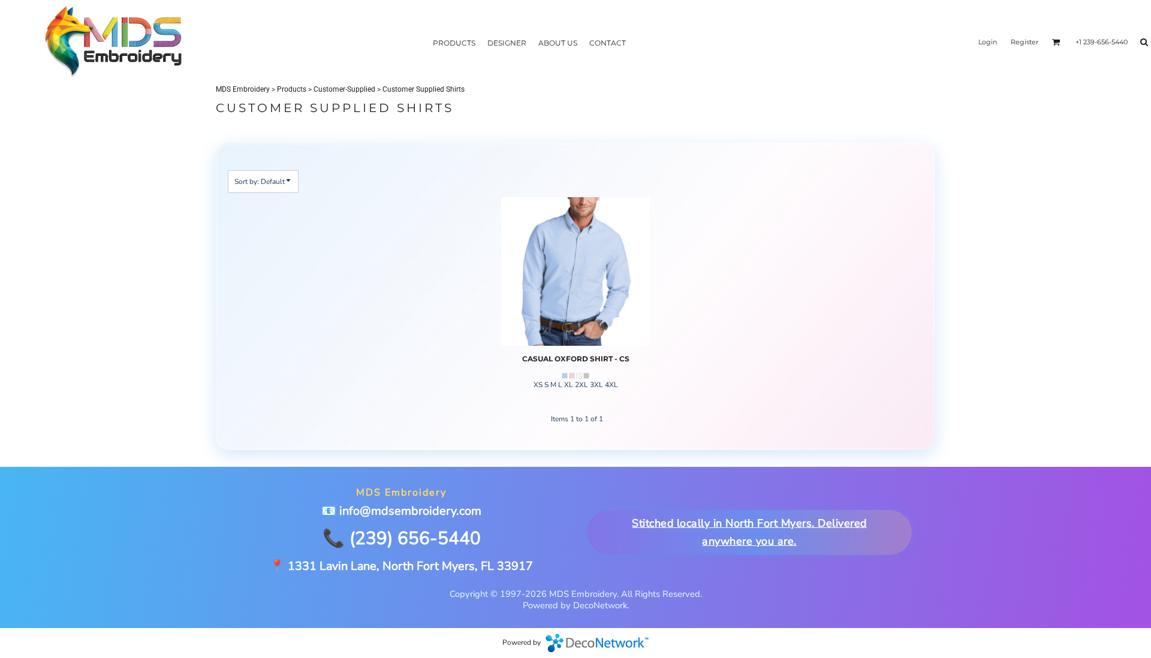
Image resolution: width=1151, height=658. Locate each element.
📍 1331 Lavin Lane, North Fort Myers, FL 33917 (401, 566)
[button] (1056, 42)
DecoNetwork (597, 643)
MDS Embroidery (243, 89)
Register (1024, 42)
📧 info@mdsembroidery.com (401, 511)
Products (291, 89)
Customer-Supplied (344, 89)
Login (987, 42)
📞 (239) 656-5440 (402, 538)
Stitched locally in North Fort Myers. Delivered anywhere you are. (749, 533)
